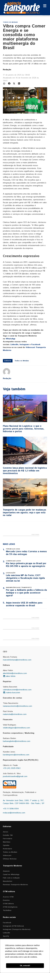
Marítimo (6, 842)
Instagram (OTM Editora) (13, 926)
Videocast (7, 855)
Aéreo (5, 832)
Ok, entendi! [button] (25, 965)
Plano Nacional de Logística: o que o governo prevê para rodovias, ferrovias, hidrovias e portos (23, 429)
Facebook (35, 344)
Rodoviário (7, 849)
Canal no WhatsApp (11, 874)
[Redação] (6, 371)
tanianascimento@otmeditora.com (17, 706)
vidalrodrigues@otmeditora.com (16, 727)
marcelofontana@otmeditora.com (17, 659)
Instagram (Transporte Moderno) (16, 929)
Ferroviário (7, 838)
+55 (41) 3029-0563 (11, 768)
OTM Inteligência (10, 907)
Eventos (6, 900)
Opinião (6, 845)
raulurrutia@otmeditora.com (14, 714)
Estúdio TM (7, 835)
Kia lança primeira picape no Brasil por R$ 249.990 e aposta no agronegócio (26, 565)
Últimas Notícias (10, 859)
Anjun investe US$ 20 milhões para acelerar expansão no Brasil (24, 604)
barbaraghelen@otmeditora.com (16, 741)
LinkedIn (14, 344)
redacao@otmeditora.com (14, 812)
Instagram (24, 344)
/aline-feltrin (10, 676)
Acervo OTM (8, 897)
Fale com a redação (11, 878)
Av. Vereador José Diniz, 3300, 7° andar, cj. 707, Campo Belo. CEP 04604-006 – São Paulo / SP (23, 802)
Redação (7, 69)
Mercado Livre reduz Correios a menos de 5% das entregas (26, 553)
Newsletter (7, 881)
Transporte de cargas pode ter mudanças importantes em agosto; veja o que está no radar (24, 512)
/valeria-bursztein (12, 692)
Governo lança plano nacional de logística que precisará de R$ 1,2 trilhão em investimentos (25, 470)
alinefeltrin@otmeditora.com (15, 673)
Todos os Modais (10, 22)
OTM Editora (8, 903)
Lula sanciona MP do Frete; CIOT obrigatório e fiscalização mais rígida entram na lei (25, 578)
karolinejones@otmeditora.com (16, 754)
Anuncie (6, 871)
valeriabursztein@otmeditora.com (17, 689)
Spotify (6, 936)
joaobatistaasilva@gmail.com (15, 776)
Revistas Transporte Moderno (15, 884)
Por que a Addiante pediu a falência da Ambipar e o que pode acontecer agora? (26, 593)
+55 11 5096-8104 (11, 808)
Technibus (7, 910)
